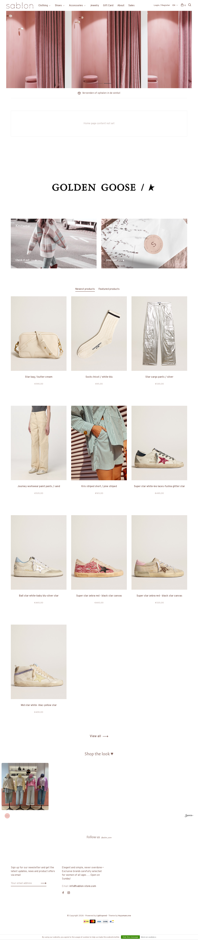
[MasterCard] (92, 922)
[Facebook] (63, 893)
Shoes (58, 5)
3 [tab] (110, 80)
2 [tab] (101, 80)
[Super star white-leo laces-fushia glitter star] (159, 443)
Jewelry (94, 5)
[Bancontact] (112, 922)
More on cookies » (148, 937)
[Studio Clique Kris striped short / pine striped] (99, 443)
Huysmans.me (124, 916)
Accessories (76, 5)
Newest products (85, 289)
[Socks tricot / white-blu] (99, 334)
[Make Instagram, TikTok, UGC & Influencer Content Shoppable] (189, 816)
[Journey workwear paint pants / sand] (39, 443)
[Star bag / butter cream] (39, 334)
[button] (25, 786)
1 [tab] (92, 80)
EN (173, 5)
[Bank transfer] (105, 922)
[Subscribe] (42, 883)
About (120, 5)
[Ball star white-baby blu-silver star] (39, 553)
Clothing (43, 5)
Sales (131, 5)
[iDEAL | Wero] (86, 922)
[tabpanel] (99, 49)
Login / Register (162, 5)
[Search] (190, 5)
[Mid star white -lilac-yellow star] (39, 662)
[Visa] (99, 922)
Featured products (109, 289)
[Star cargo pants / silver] (159, 334)
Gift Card (108, 5)
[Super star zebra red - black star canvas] (99, 553)
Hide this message (130, 937)
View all (95, 736)
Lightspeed (102, 916)
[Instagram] (68, 893)
